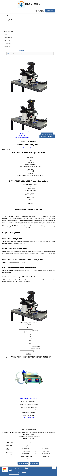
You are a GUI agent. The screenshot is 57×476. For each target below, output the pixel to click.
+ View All (21, 50)
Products (22, 135)
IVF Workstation (26, 453)
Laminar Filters (26, 459)
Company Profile (8, 20)
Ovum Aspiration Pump (28, 398)
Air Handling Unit (8, 37)
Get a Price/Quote (28, 148)
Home (22, 133)
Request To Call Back (47, 136)
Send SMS (35, 463)
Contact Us (6, 24)
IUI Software (7, 46)
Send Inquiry (48, 134)
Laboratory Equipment (22, 137)
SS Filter (5, 34)
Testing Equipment (8, 31)
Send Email (50, 11)
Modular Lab (46, 456)
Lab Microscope (46, 453)
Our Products (7, 28)
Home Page (6, 16)
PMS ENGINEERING (32, 5)
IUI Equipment (7, 40)
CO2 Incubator (7, 43)
